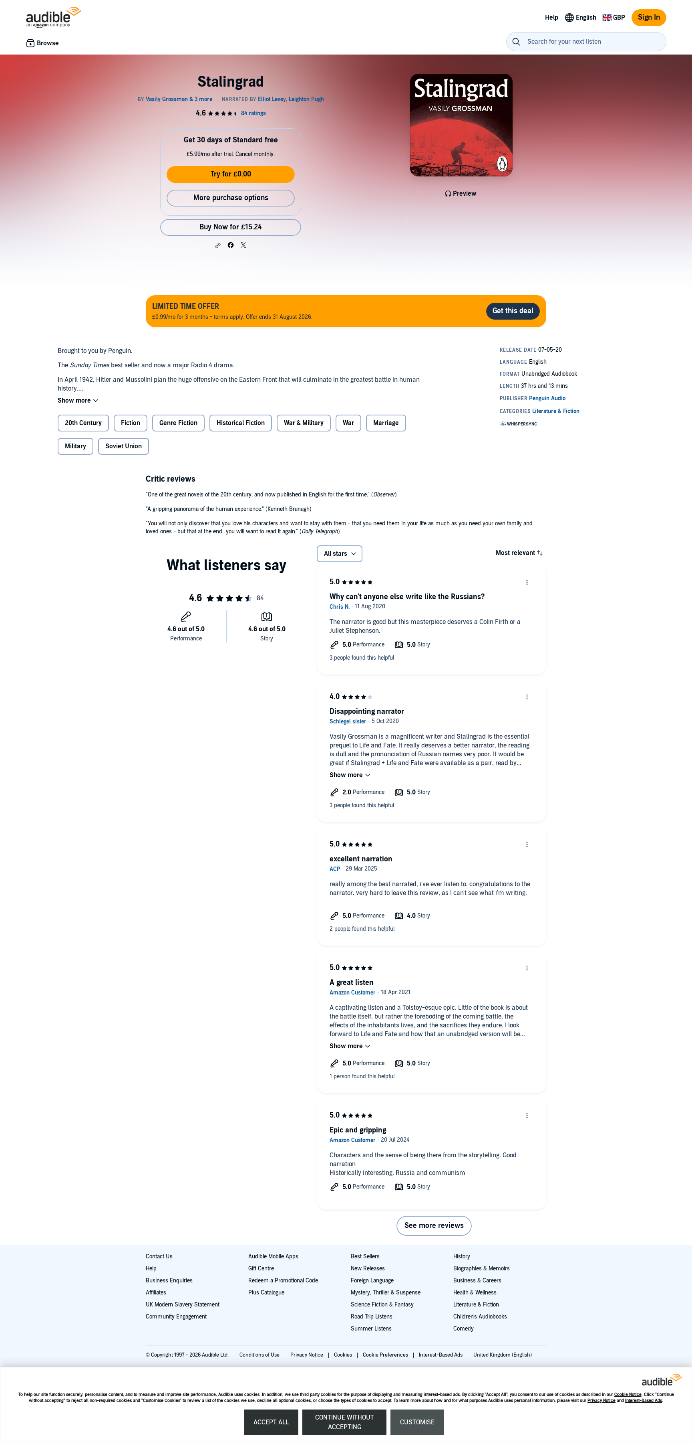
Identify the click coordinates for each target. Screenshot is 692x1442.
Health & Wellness (475, 1292)
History (461, 1256)
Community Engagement (176, 1316)
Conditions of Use (260, 1355)
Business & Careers (477, 1280)
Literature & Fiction (476, 1304)
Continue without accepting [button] (344, 1422)
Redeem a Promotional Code (283, 1280)
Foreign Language (372, 1280)
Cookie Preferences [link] (385, 1355)
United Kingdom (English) (502, 1355)
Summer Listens (371, 1328)
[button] (218, 245)
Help (151, 1268)
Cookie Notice (628, 1394)
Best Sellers (365, 1256)
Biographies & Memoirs (481, 1268)
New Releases (368, 1268)
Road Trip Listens (371, 1316)
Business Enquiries (169, 1280)
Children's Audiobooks (480, 1316)
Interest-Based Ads (643, 1400)
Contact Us (159, 1256)
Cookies (343, 1355)
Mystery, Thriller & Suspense (385, 1292)
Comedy (463, 1328)
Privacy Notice (601, 1400)
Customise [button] (417, 1422)
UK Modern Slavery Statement (182, 1304)
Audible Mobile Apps (273, 1256)
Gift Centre (261, 1268)
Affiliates (156, 1292)
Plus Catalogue (266, 1292)
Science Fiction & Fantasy (382, 1304)
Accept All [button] (271, 1422)
